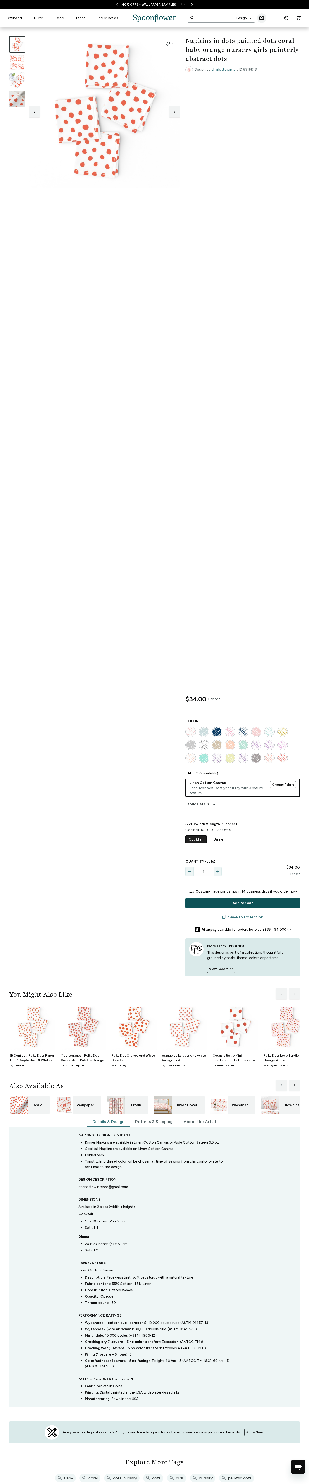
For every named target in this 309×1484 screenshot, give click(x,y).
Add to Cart (243, 903)
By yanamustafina (223, 1065)
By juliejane (17, 1065)
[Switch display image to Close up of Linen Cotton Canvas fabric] (17, 99)
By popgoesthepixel (72, 1065)
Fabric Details (200, 804)
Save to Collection (242, 917)
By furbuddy (118, 1065)
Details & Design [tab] (108, 1121)
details (182, 4)
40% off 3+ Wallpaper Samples (149, 5)
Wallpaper (15, 18)
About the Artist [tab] (200, 1121)
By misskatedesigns (173, 1065)
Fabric (80, 18)
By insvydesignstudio (275, 1065)
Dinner (219, 839)
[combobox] (244, 18)
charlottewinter (224, 69)
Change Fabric (283, 785)
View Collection (221, 969)
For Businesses (107, 18)
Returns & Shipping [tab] (154, 1121)
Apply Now (254, 1432)
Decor (60, 18)
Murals (39, 18)
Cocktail (196, 839)
